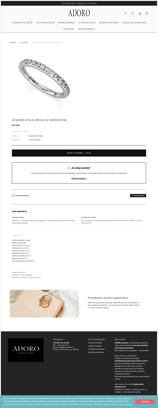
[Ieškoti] (133, 13)
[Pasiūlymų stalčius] (140, 13)
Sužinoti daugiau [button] (125, 404)
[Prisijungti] (126, 13)
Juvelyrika (23, 42)
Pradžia (13, 42)
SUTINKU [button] (145, 402)
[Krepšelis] (148, 13)
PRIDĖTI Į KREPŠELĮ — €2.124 (79, 153)
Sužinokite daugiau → (79, 178)
